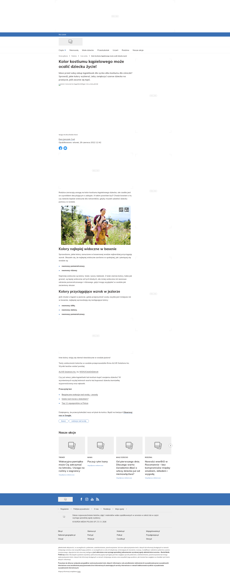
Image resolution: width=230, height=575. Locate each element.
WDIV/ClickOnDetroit (88, 371)
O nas (96, 509)
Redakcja (106, 509)
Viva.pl (60, 539)
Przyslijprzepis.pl (152, 535)
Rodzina (74, 56)
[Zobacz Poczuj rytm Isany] (100, 445)
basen (63, 421)
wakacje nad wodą (79, 421)
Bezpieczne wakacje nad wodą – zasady (80, 394)
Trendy (62, 457)
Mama (89, 457)
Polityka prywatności (81, 509)
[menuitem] (62, 50)
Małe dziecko (122, 457)
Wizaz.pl (90, 539)
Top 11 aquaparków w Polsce (75, 403)
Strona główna (63, 56)
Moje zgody (119, 509)
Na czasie (62, 34)
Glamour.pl (91, 531)
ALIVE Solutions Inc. (67, 371)
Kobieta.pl (120, 531)
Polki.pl (119, 535)
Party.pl (90, 535)
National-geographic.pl (66, 535)
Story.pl (149, 539)
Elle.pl (60, 531)
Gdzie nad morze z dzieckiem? (75, 398)
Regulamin (64, 509)
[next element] (170, 464)
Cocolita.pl (121, 539)
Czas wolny (84, 56)
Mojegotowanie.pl (153, 531)
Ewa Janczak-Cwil (67, 139)
